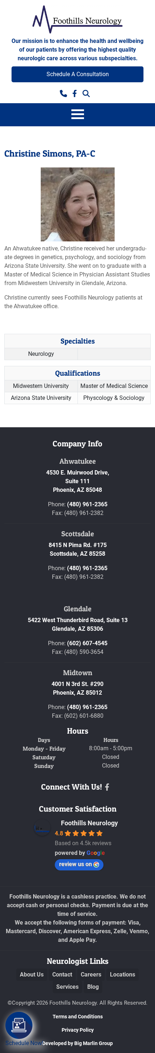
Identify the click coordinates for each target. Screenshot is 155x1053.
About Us (32, 974)
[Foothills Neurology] (77, 20)
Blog (93, 986)
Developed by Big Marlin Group (77, 1043)
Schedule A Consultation (77, 74)
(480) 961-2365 (87, 504)
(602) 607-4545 (87, 643)
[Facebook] (107, 787)
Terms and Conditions (78, 1016)
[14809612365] (63, 92)
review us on (75, 864)
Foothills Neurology (89, 823)
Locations (122, 974)
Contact (62, 974)
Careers (91, 974)
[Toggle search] (86, 93)
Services (67, 986)
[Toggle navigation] (77, 114)
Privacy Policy (78, 1030)
